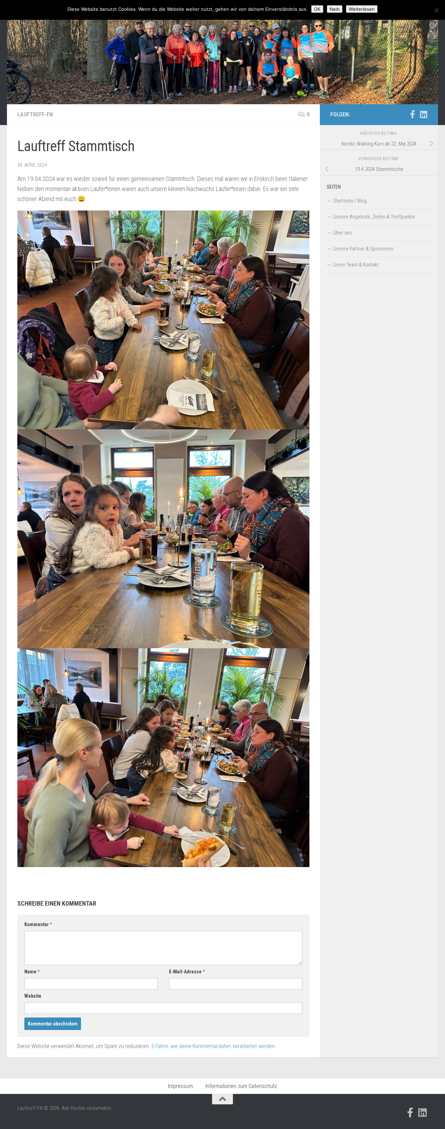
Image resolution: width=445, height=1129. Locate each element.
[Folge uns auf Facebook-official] (412, 114)
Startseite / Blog (350, 201)
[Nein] (436, 10)
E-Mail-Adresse (187, 971)
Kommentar (38, 924)
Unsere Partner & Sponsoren (363, 249)
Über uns (342, 233)
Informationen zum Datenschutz (241, 1086)
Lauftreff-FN (35, 114)
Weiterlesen (362, 9)
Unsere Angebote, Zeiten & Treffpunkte (374, 217)
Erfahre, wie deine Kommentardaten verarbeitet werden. (214, 1046)
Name (32, 971)
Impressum (180, 1086)
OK (317, 9)
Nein (335, 9)
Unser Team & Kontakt (356, 265)
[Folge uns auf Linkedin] (423, 114)
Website (32, 996)
